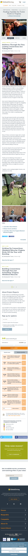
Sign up (7, 329)
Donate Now (14, 348)
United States (14, 9)
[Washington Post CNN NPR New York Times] (14, 535)
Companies (19, 5)
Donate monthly (21, 352)
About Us (4, 524)
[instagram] (13, 504)
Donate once (7, 352)
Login (24, 2)
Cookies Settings (13, 554)
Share (24, 38)
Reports (10, 38)
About (10, 5)
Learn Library (6, 528)
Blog (23, 5)
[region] (14, 549)
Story (3, 38)
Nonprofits (14, 5)
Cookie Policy (21, 546)
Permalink (23, 239)
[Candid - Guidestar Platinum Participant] (9, 539)
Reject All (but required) (14, 551)
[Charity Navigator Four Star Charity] (5, 539)
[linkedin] (20, 504)
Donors (3, 510)
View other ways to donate (14, 415)
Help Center (14, 499)
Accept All (14, 548)
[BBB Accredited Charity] (14, 539)
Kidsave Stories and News (10, 228)
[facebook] (7, 504)
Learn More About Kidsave (10, 226)
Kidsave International (14, 16)
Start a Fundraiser (14, 454)
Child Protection (6, 9)
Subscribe (14, 478)
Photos (17, 38)
